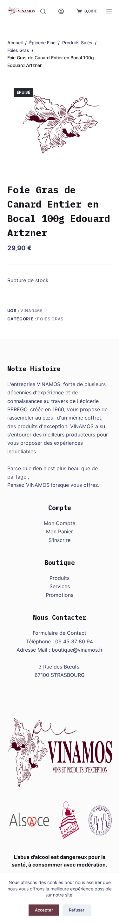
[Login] (61, 11)
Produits (59, 578)
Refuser (76, 909)
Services (60, 586)
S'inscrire (59, 540)
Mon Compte (59, 523)
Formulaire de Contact (59, 633)
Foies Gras (50, 318)
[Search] (43, 11)
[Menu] (109, 11)
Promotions (59, 595)
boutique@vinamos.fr (77, 650)
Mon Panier (59, 531)
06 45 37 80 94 (74, 641)
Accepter (44, 909)
